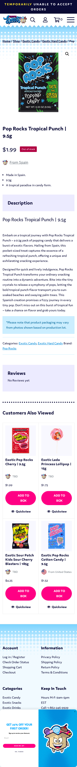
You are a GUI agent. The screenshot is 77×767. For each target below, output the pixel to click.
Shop (16, 41)
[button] (57, 20)
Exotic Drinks (12, 708)
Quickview (23, 511)
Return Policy (50, 667)
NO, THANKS (19, 751)
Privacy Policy (50, 657)
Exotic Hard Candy (54, 41)
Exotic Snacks (12, 703)
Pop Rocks (9, 348)
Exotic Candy (31, 41)
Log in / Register (14, 657)
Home (6, 41)
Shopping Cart (12, 667)
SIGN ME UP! (19, 746)
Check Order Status (16, 662)
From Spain (19, 162)
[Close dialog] (75, 712)
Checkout (9, 672)
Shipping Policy (51, 662)
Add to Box (23, 498)
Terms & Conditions (54, 672)
